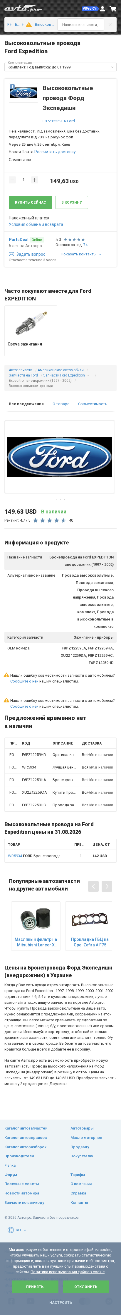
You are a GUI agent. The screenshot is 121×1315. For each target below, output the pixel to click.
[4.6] (26, 24)
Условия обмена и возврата (36, 224)
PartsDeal (18, 239)
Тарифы (77, 1175)
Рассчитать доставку (55, 151)
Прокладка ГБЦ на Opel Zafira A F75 (90, 942)
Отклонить (86, 1287)
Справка (78, 1193)
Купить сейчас (30, 202)
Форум (10, 1175)
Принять (35, 1287)
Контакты (79, 1202)
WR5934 (29, 767)
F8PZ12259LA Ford (59, 121)
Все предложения (26, 404)
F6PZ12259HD (34, 754)
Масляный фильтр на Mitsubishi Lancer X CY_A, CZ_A (36, 942)
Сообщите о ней (24, 681)
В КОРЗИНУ (71, 202)
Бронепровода (34, 856)
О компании (81, 1184)
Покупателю (81, 1156)
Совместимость (92, 404)
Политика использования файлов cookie (68, 1272)
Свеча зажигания (25, 344)
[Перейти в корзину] (113, 8)
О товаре (61, 404)
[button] (90, 8)
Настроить (60, 1303)
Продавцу (79, 1147)
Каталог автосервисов (25, 1137)
